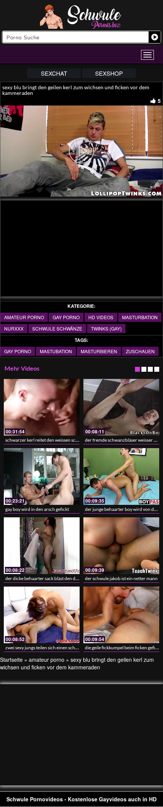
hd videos (100, 317)
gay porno (66, 317)
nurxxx (14, 328)
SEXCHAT (54, 73)
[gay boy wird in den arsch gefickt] (42, 476)
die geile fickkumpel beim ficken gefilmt (123, 647)
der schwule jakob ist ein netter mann (121, 578)
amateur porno (24, 317)
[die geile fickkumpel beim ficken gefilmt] (121, 615)
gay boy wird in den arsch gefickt (37, 509)
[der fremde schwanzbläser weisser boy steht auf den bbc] (121, 407)
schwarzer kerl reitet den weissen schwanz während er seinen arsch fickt (76, 440)
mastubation (56, 351)
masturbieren (99, 351)
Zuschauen (140, 351)
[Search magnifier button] (155, 37)
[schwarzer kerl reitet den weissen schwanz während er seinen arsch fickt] (42, 407)
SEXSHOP (109, 73)
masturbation (140, 317)
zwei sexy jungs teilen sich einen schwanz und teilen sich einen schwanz (75, 647)
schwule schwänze (57, 328)
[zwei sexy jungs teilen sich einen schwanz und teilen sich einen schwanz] (42, 615)
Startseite (11, 659)
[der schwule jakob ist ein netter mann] (121, 545)
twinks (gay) (106, 328)
